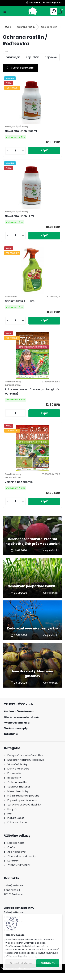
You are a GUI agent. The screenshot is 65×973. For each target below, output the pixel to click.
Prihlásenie (34, 2)
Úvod (8, 27)
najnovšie (51, 57)
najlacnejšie (13, 57)
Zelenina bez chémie (19, 482)
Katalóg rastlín (49, 27)
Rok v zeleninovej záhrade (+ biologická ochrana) (32, 391)
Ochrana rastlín (26, 27)
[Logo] (32, 11)
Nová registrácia (54, 2)
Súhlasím (48, 963)
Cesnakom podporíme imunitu (33, 586)
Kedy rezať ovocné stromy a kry (32, 628)
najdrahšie (32, 57)
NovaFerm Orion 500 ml (21, 131)
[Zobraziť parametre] (20, 68)
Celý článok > (51, 550)
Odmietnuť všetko (21, 963)
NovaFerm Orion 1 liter (19, 216)
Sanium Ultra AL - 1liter (20, 301)
